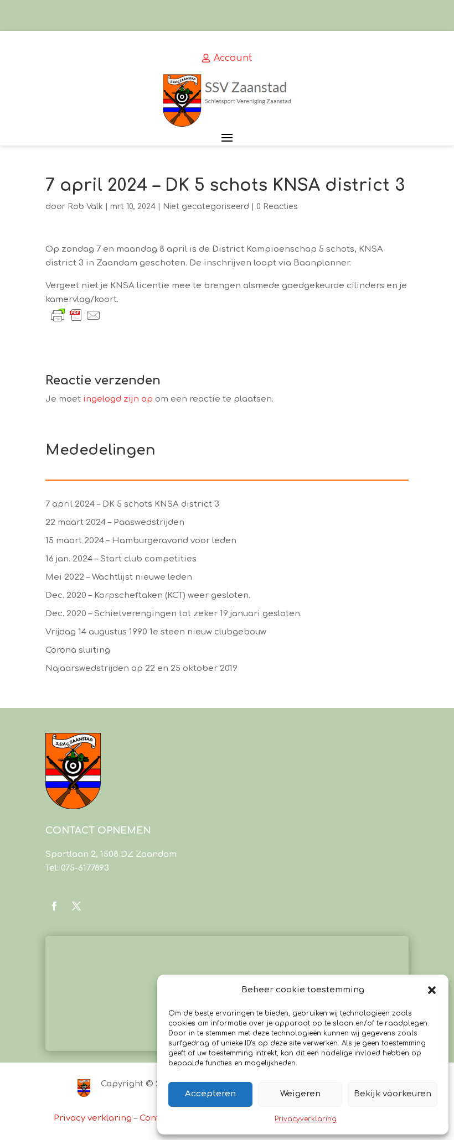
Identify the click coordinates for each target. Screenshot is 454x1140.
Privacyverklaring (306, 1119)
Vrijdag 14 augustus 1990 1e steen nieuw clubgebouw (155, 632)
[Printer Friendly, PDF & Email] (75, 315)
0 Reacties (277, 206)
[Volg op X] (76, 906)
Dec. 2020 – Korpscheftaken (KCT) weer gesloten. (147, 595)
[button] (431, 990)
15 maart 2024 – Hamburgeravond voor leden (140, 540)
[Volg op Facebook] (54, 906)
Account (233, 58)
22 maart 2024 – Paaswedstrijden (114, 522)
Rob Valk (85, 206)
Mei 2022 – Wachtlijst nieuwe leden (118, 577)
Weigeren (300, 1094)
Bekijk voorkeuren (392, 1094)
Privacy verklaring (93, 1118)
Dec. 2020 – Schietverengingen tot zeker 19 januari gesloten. (173, 613)
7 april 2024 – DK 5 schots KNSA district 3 (132, 504)
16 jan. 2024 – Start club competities (121, 559)
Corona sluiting (77, 650)
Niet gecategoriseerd (206, 206)
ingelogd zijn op (118, 399)
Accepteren (210, 1094)
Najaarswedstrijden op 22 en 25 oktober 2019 (141, 668)
